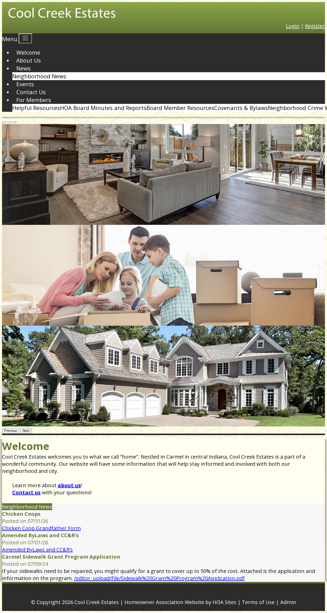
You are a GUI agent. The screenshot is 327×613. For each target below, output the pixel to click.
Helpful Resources (36, 108)
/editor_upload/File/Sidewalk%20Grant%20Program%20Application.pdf (159, 578)
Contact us (26, 492)
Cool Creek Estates (96, 602)
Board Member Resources (180, 108)
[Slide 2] (15, 122)
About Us (28, 60)
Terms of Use (258, 602)
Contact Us (31, 92)
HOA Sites (224, 602)
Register (315, 25)
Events (25, 84)
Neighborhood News (39, 76)
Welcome (28, 52)
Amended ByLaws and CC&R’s (37, 549)
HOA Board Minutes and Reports (103, 108)
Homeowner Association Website (164, 602)
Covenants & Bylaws (241, 108)
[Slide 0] (4, 122)
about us (69, 485)
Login (292, 25)
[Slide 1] (9, 122)
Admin (288, 602)
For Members (33, 100)
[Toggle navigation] (25, 38)
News (23, 68)
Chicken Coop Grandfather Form (41, 528)
